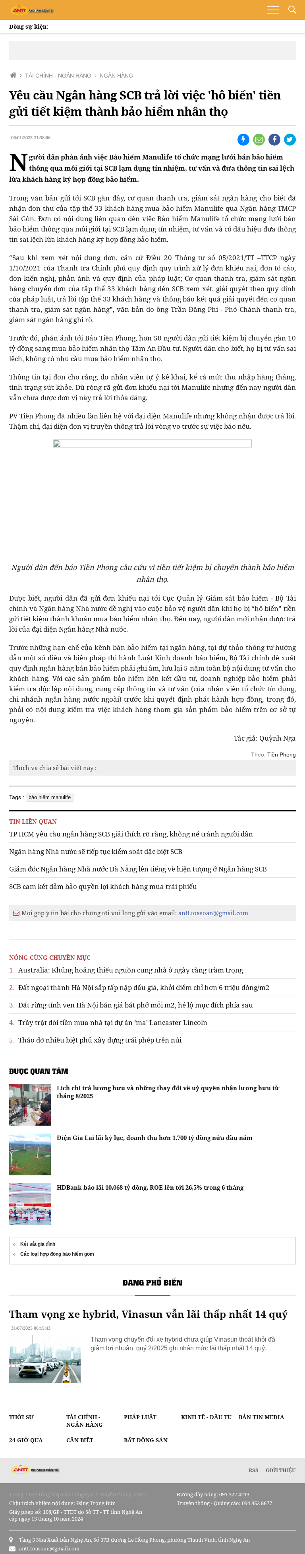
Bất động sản (146, 1440)
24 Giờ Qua (26, 1440)
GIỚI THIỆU (281, 1470)
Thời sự (21, 1417)
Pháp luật (140, 1417)
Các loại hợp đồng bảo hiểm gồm (57, 1254)
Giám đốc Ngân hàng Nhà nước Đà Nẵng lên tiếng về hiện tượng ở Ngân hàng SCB (138, 868)
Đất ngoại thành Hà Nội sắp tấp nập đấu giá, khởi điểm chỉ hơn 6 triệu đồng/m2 (139, 987)
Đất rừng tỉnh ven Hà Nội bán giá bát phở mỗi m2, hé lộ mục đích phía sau (131, 1004)
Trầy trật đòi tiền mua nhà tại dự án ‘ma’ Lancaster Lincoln (108, 1022)
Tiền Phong (281, 754)
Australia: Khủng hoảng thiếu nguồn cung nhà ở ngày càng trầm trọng (126, 969)
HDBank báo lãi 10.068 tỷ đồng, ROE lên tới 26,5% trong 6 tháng (150, 1187)
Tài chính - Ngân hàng (84, 1420)
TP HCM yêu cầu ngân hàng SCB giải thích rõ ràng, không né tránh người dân (131, 833)
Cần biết (79, 1440)
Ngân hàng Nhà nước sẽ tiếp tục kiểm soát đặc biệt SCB (95, 851)
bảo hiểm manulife (50, 797)
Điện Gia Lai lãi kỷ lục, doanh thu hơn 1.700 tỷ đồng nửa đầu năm (155, 1138)
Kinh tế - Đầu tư (206, 1417)
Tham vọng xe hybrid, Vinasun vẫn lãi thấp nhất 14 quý (148, 1314)
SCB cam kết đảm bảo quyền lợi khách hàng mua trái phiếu (103, 886)
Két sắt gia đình (37, 1244)
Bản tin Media (261, 1417)
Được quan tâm (38, 1071)
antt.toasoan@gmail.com (213, 913)
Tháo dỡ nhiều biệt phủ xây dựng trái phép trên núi (95, 1039)
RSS (254, 1470)
